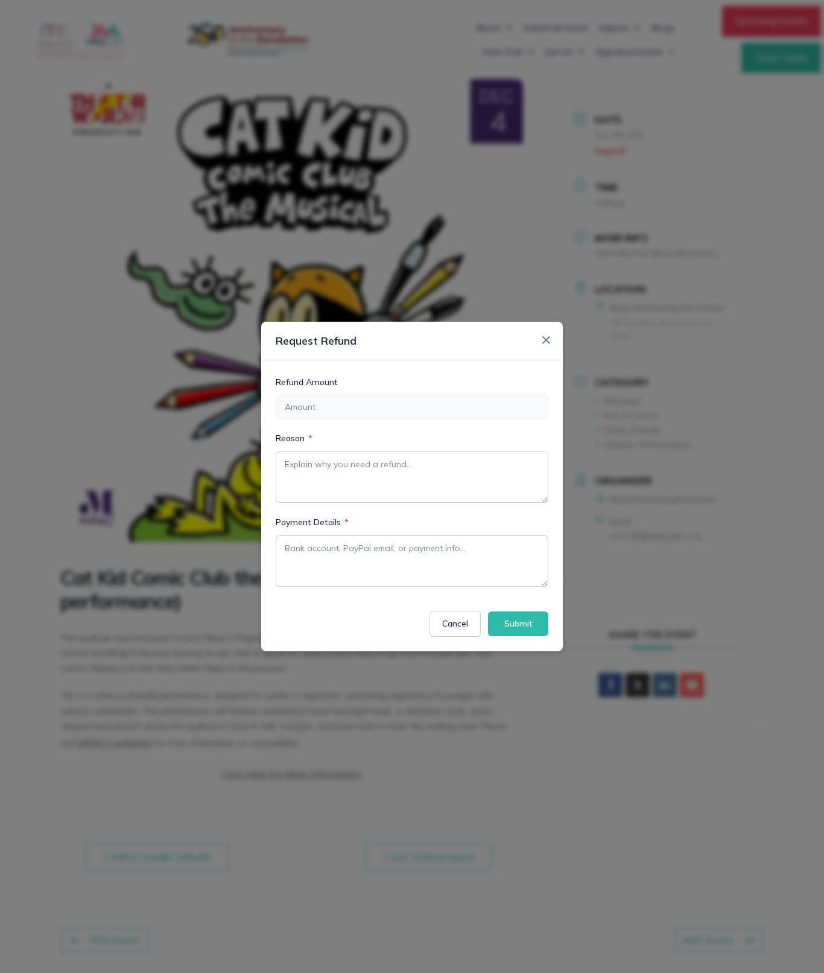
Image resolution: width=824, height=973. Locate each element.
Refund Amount (307, 382)
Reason (294, 438)
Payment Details (312, 522)
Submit (518, 623)
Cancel (455, 623)
